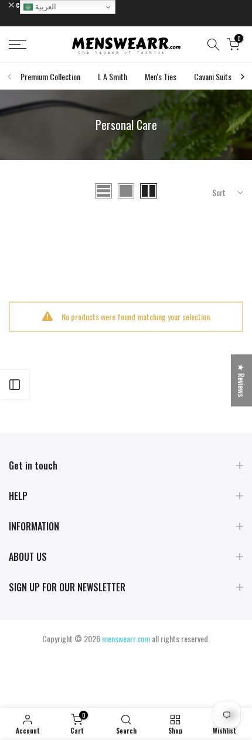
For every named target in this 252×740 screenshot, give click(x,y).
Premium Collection (50, 76)
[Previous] (10, 76)
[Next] (242, 76)
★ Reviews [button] (242, 380)
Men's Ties (160, 76)
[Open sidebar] (14, 384)
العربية (44, 6)
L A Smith (112, 76)
